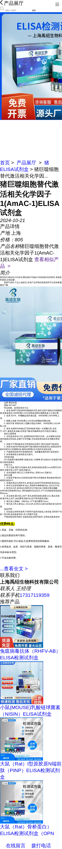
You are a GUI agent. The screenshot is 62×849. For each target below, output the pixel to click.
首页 (5, 162)
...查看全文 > (14, 568)
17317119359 (34, 595)
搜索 (34, 10)
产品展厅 (26, 162)
